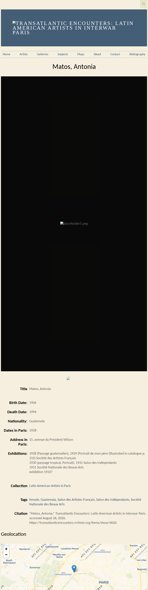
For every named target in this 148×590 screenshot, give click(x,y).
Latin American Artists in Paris (50, 486)
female (34, 500)
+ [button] (6, 549)
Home (6, 54)
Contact (115, 54)
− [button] (6, 554)
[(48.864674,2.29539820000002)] (74, 569)
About (97, 54)
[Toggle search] (143, 4)
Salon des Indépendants (112, 500)
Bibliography (137, 54)
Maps (80, 54)
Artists (24, 54)
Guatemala (48, 500)
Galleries (42, 54)
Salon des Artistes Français (76, 500)
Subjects (63, 54)
